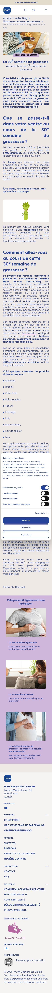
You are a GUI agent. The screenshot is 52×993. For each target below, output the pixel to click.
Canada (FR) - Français (14, 938)
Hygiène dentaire (15, 858)
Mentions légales (15, 894)
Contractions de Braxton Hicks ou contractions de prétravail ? (24, 647)
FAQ (6, 876)
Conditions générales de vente (24, 889)
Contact (9, 871)
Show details (40, 513)
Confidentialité (14, 899)
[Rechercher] (25, 10)
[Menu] (46, 10)
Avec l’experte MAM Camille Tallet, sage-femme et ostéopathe (25, 756)
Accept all (26, 520)
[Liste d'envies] (33, 10)
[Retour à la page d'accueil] (7, 10)
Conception (11, 820)
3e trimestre (29, 333)
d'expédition (17, 978)
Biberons (10, 848)
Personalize (26, 528)
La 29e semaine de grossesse (23, 642)
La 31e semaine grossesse (21, 694)
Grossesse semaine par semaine (24, 825)
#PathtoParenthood (17, 830)
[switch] (45, 493)
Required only (26, 535)
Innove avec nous (15, 910)
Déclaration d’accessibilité (22, 904)
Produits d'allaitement (19, 853)
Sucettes (9, 843)
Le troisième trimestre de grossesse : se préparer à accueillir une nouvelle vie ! (25, 749)
